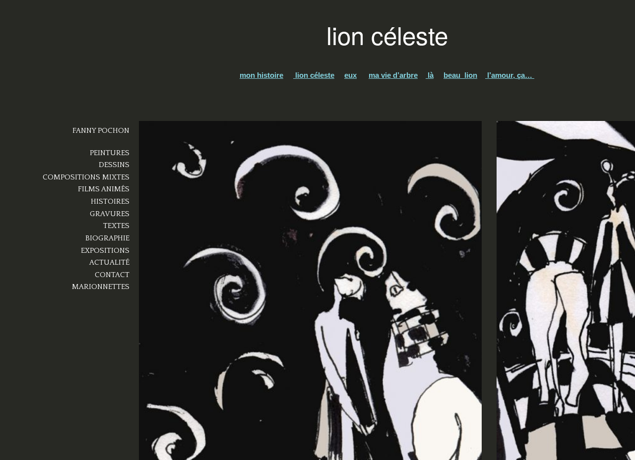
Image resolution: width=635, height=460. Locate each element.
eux (350, 75)
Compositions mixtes (86, 177)
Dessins (114, 165)
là (430, 75)
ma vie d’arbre (393, 75)
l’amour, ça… (509, 75)
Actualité (109, 262)
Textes (116, 226)
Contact (112, 275)
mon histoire (261, 75)
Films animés (103, 189)
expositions (105, 250)
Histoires (110, 201)
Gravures (109, 214)
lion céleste (313, 75)
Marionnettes (100, 287)
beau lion (460, 75)
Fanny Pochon (100, 130)
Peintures (109, 153)
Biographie (107, 238)
